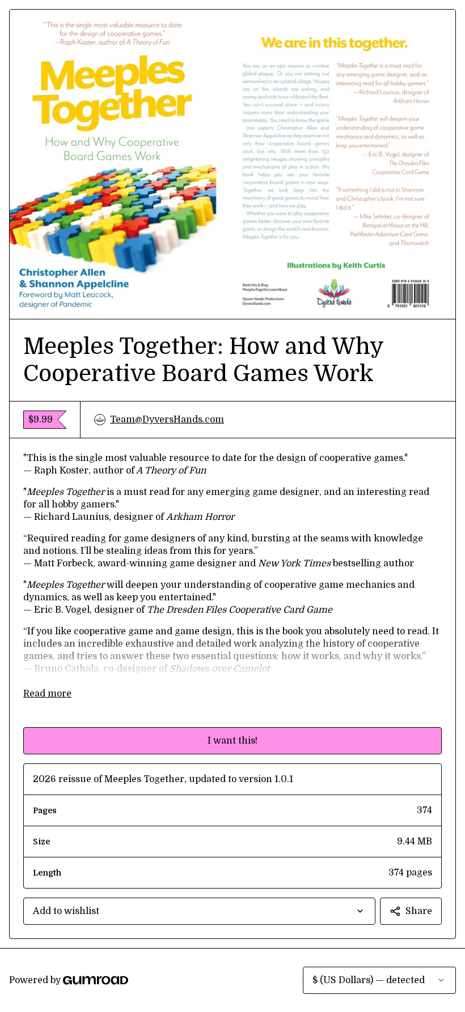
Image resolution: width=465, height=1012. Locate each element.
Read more (47, 694)
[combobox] (199, 911)
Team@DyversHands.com (167, 420)
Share (418, 911)
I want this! (232, 741)
